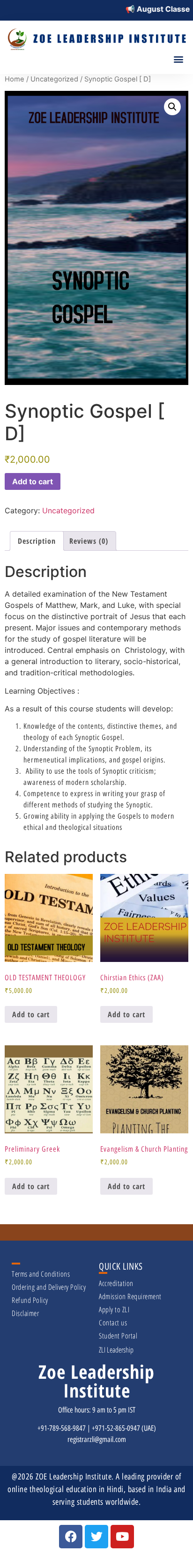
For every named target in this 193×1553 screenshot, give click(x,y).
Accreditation (116, 1283)
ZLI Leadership (116, 1350)
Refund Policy (30, 1300)
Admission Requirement (130, 1296)
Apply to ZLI (114, 1309)
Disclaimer (25, 1313)
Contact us (113, 1322)
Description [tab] (37, 541)
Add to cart (32, 481)
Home (14, 79)
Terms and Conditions (41, 1274)
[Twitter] (96, 1536)
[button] (178, 59)
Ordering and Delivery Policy (49, 1287)
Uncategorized (54, 79)
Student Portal (118, 1336)
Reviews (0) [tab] (88, 541)
